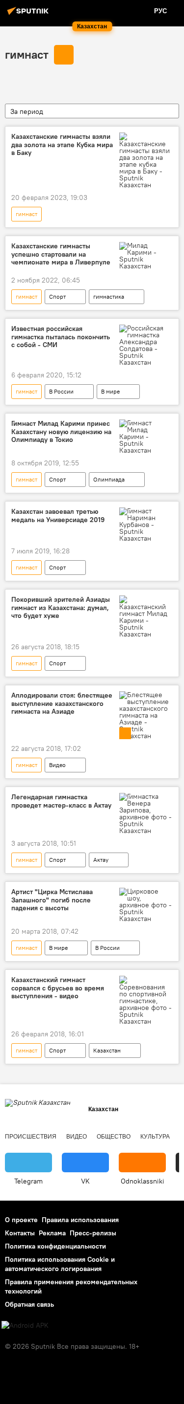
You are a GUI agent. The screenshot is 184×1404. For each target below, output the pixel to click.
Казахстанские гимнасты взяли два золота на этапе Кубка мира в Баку (62, 144)
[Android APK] (25, 1325)
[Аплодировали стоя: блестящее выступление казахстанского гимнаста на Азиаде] (146, 715)
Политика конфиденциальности (55, 1246)
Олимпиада (109, 479)
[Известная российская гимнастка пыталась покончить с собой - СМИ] (146, 345)
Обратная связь (29, 1304)
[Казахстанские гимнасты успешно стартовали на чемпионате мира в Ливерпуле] (146, 255)
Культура (155, 1136)
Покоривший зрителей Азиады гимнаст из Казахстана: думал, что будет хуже (60, 607)
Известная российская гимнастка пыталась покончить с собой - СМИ (60, 337)
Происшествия (30, 1136)
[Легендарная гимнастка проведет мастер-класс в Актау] (146, 813)
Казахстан (107, 1050)
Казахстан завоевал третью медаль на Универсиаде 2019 (58, 515)
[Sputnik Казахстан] (29, 14)
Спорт (57, 296)
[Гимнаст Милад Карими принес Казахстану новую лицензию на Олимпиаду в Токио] (146, 436)
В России (61, 391)
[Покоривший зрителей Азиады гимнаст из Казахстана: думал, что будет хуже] (146, 616)
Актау (100, 859)
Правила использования (80, 1219)
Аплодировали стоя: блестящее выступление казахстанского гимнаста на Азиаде (61, 703)
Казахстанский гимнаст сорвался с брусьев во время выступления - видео (57, 988)
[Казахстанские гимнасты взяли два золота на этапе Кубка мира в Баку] (146, 160)
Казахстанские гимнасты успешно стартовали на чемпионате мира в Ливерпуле (60, 254)
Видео (57, 764)
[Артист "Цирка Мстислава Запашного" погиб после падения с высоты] (146, 905)
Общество (114, 1136)
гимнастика (108, 296)
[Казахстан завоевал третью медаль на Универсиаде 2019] (146, 524)
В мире (110, 391)
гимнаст (27, 54)
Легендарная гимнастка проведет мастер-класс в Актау (61, 801)
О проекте (21, 1219)
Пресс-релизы (93, 1232)
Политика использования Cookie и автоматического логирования (60, 1264)
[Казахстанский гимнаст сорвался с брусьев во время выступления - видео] (146, 1000)
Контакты (20, 1232)
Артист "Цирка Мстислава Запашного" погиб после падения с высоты (52, 900)
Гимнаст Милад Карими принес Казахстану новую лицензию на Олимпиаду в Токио (61, 431)
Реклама (52, 1232)
